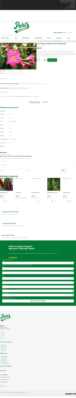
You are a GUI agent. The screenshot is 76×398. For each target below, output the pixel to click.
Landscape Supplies (5, 363)
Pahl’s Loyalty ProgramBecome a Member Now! (21, 247)
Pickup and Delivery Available (68, 11)
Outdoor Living (4, 362)
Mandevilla (26, 96)
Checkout (72, 6)
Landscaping (38, 38)
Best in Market (22, 392)
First (3, 270)
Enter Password (5, 292)
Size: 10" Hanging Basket (21, 195)
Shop (68, 38)
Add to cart (52, 60)
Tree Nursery (4, 359)
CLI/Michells (35, 96)
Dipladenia (17, 96)
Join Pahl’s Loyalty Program (67, 2)
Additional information (34, 101)
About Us (59, 38)
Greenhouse (4, 357)
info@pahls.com (3, 386)
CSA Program (25, 38)
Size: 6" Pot (52, 195)
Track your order (70, 7)
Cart (71, 32)
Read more (20, 201)
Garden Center (5, 38)
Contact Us (3, 350)
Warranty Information (4, 92)
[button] (35, 45)
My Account (72, 5)
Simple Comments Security (8, 298)
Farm (16, 38)
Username (4, 284)
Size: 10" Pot (4, 195)
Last (3, 274)
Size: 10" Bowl (36, 195)
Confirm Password (6, 297)
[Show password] (72, 291)
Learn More (13, 257)
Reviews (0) (45, 101)
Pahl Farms (3, 346)
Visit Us (73, 3)
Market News (4, 347)
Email (3, 276)
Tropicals (22, 96)
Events (49, 38)
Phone (3, 260)
